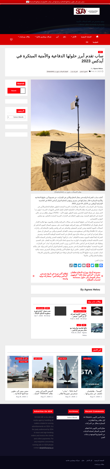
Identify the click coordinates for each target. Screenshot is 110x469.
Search (20, 83)
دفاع (64, 37)
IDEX (100, 52)
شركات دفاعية (87, 358)
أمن (57, 37)
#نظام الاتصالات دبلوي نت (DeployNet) (57, 71)
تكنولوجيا (95, 42)
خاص (79, 325)
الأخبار (74, 37)
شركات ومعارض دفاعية (43, 37)
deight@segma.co (46, 448)
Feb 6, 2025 (74, 319)
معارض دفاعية (40, 308)
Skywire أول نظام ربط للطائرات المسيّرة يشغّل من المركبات (95, 420)
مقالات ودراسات (24, 37)
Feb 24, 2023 (76, 332)
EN (87, 42)
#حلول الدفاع (83, 71)
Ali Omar (83, 319)
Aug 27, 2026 (95, 397)
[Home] (97, 37)
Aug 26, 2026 (21, 397)
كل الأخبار (89, 460)
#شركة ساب (74, 71)
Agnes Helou (98, 68)
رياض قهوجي (19, 358)
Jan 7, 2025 (38, 316)
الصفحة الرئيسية (86, 37)
